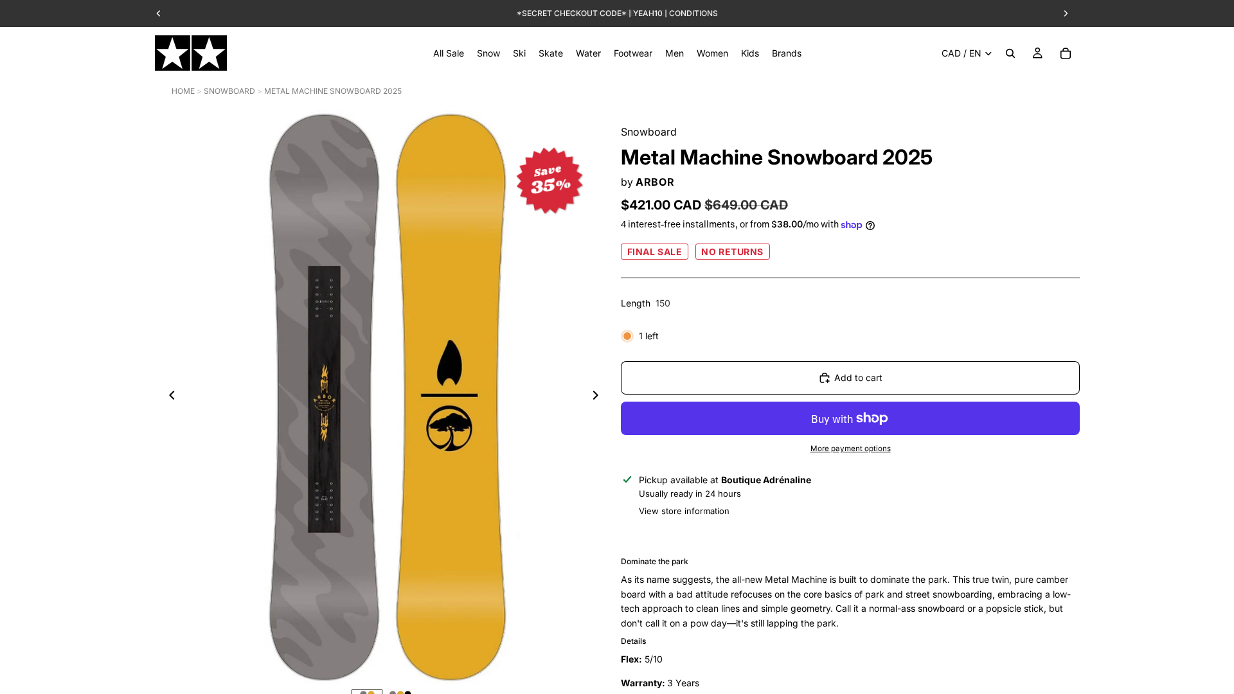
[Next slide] (599, 397)
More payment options (850, 448)
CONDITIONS (693, 13)
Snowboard (229, 91)
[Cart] (1065, 53)
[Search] (1010, 53)
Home (183, 91)
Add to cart (858, 377)
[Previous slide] (168, 397)
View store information (684, 511)
